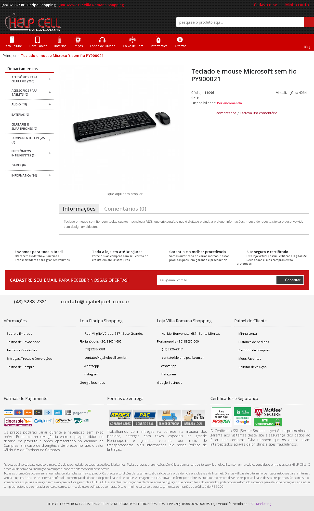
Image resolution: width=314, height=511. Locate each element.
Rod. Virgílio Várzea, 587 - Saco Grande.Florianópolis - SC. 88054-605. (111, 337)
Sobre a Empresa (19, 333)
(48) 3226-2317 (172, 349)
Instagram (91, 374)
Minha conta (247, 333)
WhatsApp (91, 366)
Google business (92, 382)
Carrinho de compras (254, 350)
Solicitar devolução (252, 367)
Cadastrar (293, 280)
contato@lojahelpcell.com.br (106, 357)
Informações (79, 208)
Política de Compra (20, 367)
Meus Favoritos (249, 358)
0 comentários (224, 113)
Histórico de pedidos (253, 342)
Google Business (169, 382)
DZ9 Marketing (260, 503)
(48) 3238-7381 (95, 349)
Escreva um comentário (258, 113)
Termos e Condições (22, 350)
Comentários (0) (125, 208)
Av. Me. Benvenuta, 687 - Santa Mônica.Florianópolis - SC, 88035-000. (188, 337)
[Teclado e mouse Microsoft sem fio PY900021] (121, 127)
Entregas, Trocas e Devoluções (29, 358)
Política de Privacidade (23, 342)
